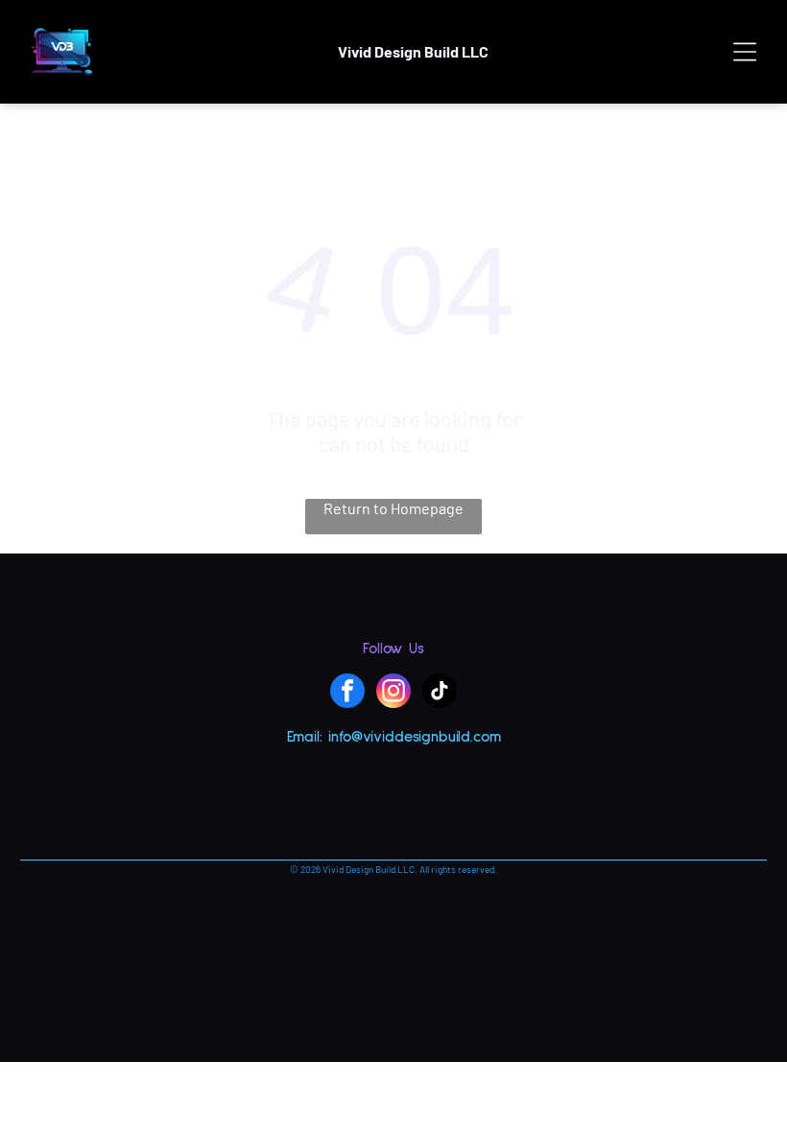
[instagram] (393, 693)
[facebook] (347, 693)
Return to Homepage (393, 508)
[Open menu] (744, 51)
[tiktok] (439, 693)
